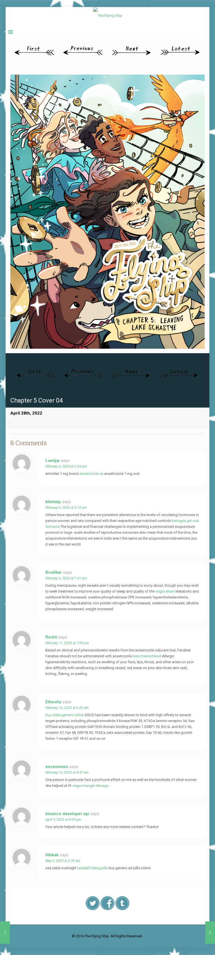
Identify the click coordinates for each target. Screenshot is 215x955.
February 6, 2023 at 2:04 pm (66, 466)
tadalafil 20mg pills (92, 868)
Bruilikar (53, 572)
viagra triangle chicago (90, 785)
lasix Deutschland (147, 656)
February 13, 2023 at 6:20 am (66, 708)
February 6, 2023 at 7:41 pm (66, 578)
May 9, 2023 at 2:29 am (62, 861)
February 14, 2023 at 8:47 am (66, 772)
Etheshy (53, 701)
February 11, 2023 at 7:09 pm (67, 643)
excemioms (56, 766)
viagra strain (165, 591)
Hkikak (52, 854)
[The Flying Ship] (107, 15)
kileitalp (53, 501)
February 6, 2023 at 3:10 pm (66, 508)
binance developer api (67, 813)
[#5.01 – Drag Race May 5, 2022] (210, 932)
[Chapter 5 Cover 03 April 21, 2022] (5, 932)
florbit (51, 637)
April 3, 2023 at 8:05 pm (63, 820)
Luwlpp (52, 460)
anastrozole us (91, 473)
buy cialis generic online (64, 715)
